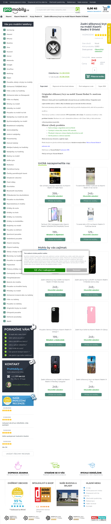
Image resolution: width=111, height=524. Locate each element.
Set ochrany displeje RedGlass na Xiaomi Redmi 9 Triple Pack (55, 187)
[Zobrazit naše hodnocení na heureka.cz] (18, 510)
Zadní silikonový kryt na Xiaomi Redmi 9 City (91, 381)
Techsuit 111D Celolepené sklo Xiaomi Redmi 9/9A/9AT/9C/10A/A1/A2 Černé (55, 225)
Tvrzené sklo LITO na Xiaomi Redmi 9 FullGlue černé (90, 225)
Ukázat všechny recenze (18, 454)
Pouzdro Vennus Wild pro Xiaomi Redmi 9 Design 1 (55, 331)
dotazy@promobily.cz (21, 385)
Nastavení (76, 270)
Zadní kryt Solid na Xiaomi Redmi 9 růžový (91, 330)
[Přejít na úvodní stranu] (16, 10)
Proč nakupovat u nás (86, 86)
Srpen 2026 (102, 86)
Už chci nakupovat (44, 270)
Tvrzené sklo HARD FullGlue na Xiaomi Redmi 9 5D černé (90, 187)
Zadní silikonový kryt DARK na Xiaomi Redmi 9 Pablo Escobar (55, 281)
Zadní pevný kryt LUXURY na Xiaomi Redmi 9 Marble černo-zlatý (91, 281)
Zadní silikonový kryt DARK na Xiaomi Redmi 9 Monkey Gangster (55, 381)
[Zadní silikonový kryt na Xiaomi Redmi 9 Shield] (53, 42)
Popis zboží (44, 86)
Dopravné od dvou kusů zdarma (63, 86)
